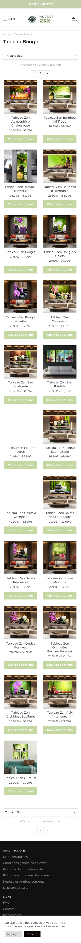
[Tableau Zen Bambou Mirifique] (59, 97)
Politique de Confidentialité (23, 869)
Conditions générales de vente (25, 863)
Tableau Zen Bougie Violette (20, 319)
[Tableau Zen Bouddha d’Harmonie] (59, 166)
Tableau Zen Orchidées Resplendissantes (60, 647)
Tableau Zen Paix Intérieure (60, 714)
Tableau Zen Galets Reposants (20, 580)
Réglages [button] (13, 934)
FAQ (6, 902)
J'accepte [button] (32, 934)
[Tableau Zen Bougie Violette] (20, 296)
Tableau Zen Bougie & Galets (60, 254)
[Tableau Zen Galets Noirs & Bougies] (59, 492)
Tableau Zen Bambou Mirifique (60, 119)
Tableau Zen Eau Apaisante (20, 384)
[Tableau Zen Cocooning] (59, 296)
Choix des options (20, 139)
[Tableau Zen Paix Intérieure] (59, 691)
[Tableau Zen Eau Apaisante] (20, 362)
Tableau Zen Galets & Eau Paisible (59, 449)
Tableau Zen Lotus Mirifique (59, 580)
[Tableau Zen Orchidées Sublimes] (20, 691)
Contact (9, 909)
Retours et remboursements (23, 881)
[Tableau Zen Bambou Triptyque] (20, 166)
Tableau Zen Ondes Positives (20, 645)
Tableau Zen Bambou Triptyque (21, 189)
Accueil (7, 34)
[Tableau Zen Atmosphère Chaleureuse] (20, 97)
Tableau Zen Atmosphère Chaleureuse (20, 121)
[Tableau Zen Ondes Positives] (20, 622)
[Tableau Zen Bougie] (20, 231)
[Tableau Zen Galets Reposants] (20, 557)
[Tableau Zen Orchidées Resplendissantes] (59, 622)
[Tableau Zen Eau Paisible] (59, 362)
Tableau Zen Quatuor (20, 778)
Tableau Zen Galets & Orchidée (20, 515)
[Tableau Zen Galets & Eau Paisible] (59, 427)
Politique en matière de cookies (26, 875)
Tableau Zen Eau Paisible (59, 384)
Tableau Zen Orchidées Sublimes (20, 714)
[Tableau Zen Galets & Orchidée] (20, 492)
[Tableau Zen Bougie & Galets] (59, 231)
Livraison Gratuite (16, 887)
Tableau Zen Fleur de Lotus (20, 449)
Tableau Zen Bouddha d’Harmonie (59, 189)
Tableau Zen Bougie (20, 252)
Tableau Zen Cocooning (60, 319)
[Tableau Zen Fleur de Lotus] (20, 427)
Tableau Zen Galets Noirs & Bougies (60, 515)
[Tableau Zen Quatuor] (20, 757)
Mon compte (12, 915)
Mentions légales (15, 857)
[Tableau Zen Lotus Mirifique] (59, 557)
